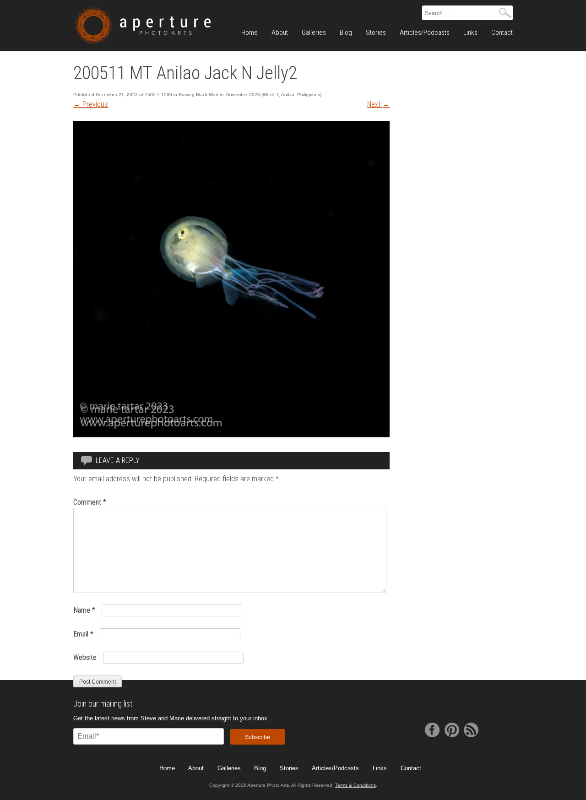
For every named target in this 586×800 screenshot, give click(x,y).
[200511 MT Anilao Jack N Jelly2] (231, 434)
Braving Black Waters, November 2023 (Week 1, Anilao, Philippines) (250, 94)
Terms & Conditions (355, 785)
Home (249, 32)
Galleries (314, 32)
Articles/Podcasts (425, 32)
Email (83, 634)
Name (84, 610)
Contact (502, 32)
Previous (90, 104)
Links (470, 32)
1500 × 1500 (158, 94)
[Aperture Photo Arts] (142, 25)
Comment (89, 502)
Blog (346, 32)
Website (85, 657)
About (279, 32)
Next (378, 104)
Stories (376, 32)
